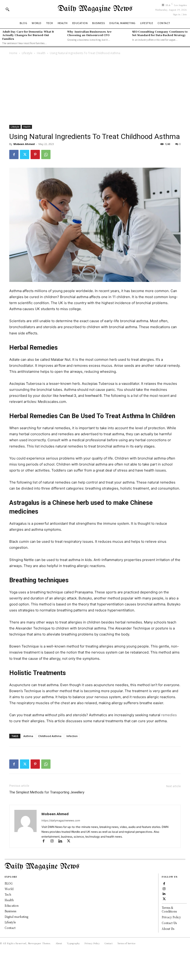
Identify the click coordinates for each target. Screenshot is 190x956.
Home (13, 53)
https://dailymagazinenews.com (60, 820)
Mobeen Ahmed (24, 144)
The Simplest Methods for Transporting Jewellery (46, 792)
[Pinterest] (35, 154)
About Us (168, 929)
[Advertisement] (95, 90)
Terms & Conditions (169, 909)
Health (41, 53)
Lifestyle (27, 53)
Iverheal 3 (68, 395)
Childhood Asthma (49, 736)
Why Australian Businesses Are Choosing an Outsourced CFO (89, 33)
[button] (7, 9)
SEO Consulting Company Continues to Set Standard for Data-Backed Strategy (160, 33)
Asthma (28, 736)
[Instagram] (54, 841)
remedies (169, 715)
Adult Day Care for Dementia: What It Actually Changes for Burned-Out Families (28, 35)
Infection (72, 736)
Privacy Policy (171, 917)
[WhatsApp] (46, 154)
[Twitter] (24, 154)
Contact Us (169, 923)
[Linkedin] (62, 841)
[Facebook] (14, 154)
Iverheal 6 (93, 395)
